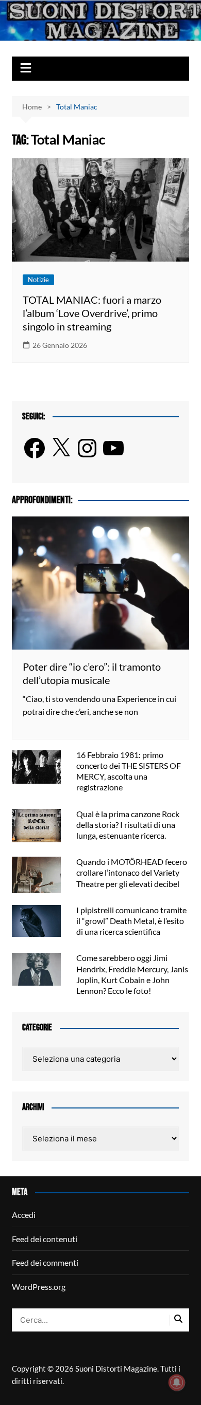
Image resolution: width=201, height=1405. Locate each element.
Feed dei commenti (45, 1262)
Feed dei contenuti (44, 1239)
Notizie (38, 279)
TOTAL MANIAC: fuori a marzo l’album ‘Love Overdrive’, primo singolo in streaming (92, 312)
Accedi (24, 1214)
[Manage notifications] (177, 1382)
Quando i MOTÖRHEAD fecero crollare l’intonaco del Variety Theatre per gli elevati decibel (131, 872)
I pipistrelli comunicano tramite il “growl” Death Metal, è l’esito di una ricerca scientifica (131, 920)
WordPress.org (38, 1286)
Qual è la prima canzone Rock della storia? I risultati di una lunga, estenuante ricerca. (127, 824)
